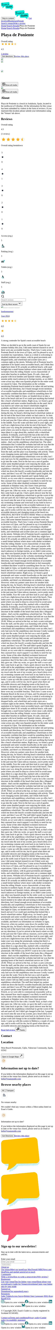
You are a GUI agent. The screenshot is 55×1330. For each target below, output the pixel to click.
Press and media (11, 1272)
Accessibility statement (15, 1320)
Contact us (5, 1318)
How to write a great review (25, 1277)
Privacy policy (34, 1318)
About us (5, 1267)
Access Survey (18, 1296)
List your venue (7, 1281)
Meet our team (17, 1269)
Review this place (21, 56)
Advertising (32, 1284)
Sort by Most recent (9, 304)
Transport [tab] (10, 1091)
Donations (5, 1291)
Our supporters (16, 1291)
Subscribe (6, 1265)
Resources (5, 1294)
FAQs (8, 1298)
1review (4, 54)
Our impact (6, 1269)
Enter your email (8, 1259)
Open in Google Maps (10, 1057)
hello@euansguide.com (11, 1079)
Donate (21, 21)
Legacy (25, 1291)
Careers (21, 1272)
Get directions (7, 56)
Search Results (13, 28)
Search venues (7, 23)
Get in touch (30, 1272)
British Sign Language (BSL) (36, 1296)
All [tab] (3, 1091)
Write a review (19, 23)
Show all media (11, 85)
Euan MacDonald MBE (33, 1269)
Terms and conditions (19, 1318)
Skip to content (8, 18)
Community (6, 1274)
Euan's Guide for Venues (16, 1284)
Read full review (8, 1030)
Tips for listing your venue (25, 1281)
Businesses (13, 21)
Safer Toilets (6, 1296)
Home (3, 28)
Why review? (42, 1277)
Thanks (22, 1030)
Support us (5, 1289)
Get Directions (7, 1136)
